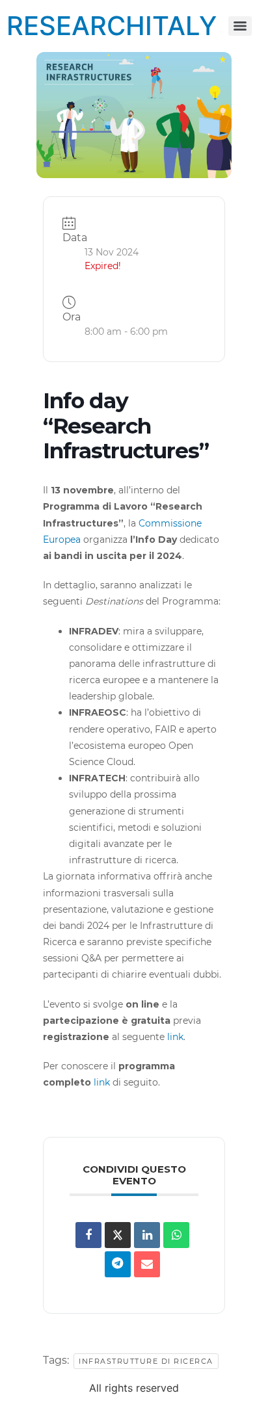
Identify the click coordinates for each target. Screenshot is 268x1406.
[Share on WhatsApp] (176, 1235)
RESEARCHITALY (112, 26)
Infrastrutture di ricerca (146, 1361)
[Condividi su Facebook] (88, 1235)
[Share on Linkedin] (147, 1235)
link (175, 1037)
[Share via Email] (147, 1264)
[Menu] (240, 26)
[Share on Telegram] (118, 1264)
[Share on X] (118, 1235)
